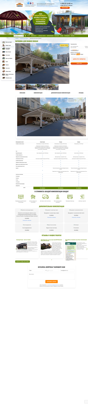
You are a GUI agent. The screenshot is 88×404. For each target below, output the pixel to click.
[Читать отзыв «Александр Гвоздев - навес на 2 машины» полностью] (27, 248)
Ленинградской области (53, 6)
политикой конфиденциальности (53, 284)
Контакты (72, 35)
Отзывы (61, 35)
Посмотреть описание (27, 220)
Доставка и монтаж (42, 35)
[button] (16, 63)
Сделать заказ (79, 63)
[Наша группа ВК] (28, 3)
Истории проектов (50, 35)
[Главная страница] (25, 36)
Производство (67, 35)
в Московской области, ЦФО (42, 6)
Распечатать (74, 50)
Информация (33, 35)
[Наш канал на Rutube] (31, 3)
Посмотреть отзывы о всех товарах (22, 261)
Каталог (28, 35)
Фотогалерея (57, 35)
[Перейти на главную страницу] (19, 8)
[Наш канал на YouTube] (33, 3)
